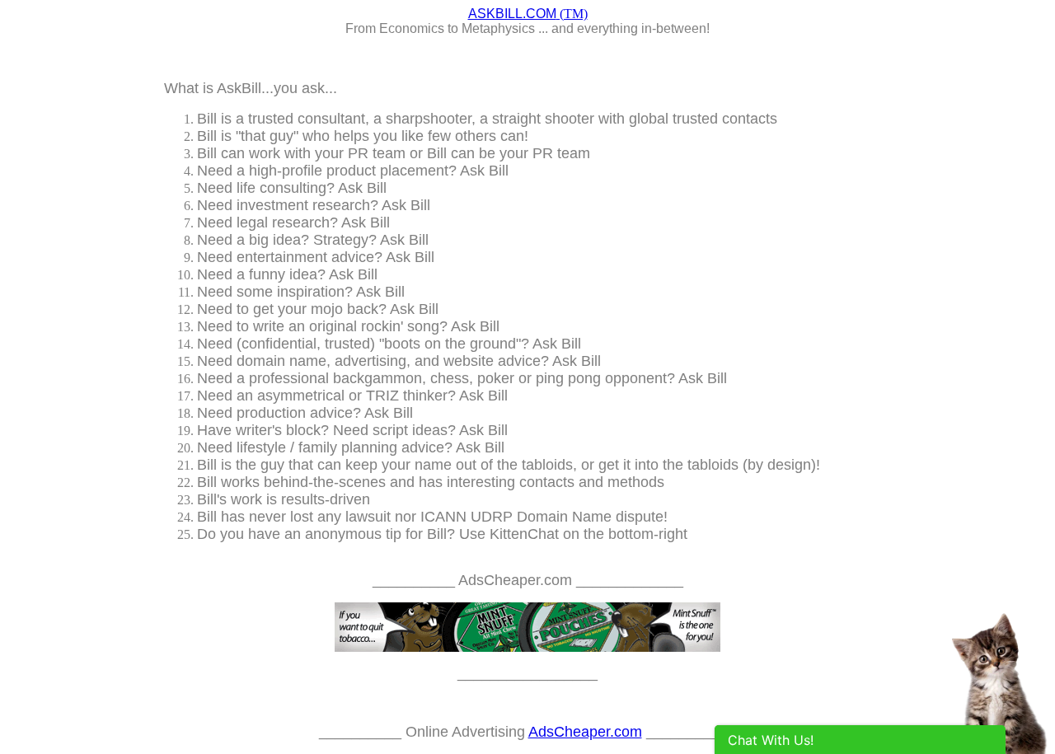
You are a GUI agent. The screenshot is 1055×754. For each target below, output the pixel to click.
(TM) (528, 14)
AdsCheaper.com (585, 732)
